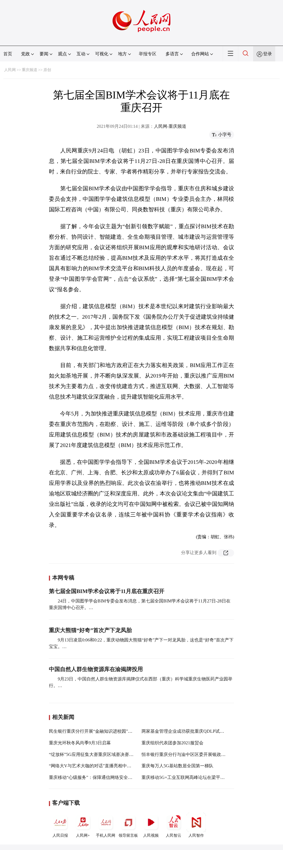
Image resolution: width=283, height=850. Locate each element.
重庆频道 (29, 70)
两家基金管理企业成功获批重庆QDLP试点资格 (187, 731)
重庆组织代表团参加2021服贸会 (172, 742)
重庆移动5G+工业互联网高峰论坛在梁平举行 (185, 777)
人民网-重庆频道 (170, 126)
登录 (267, 53)
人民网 (10, 70)
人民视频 (151, 835)
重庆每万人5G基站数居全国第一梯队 (177, 765)
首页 (7, 53)
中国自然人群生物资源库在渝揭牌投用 (96, 669)
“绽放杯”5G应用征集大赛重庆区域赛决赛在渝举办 (98, 754)
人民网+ (83, 835)
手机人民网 (105, 835)
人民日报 (60, 835)
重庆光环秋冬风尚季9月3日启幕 (80, 742)
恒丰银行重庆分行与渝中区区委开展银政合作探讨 (190, 754)
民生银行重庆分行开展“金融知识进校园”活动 (93, 731)
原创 (47, 70)
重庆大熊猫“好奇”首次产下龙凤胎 (90, 630)
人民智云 (173, 835)
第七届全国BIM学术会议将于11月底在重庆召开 (106, 591)
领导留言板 (128, 835)
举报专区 (147, 53)
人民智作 (196, 835)
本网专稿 (63, 578)
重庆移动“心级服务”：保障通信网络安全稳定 (93, 777)
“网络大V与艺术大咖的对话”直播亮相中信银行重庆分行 (103, 765)
